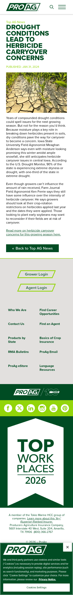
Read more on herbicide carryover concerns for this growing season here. (33, 232)
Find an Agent (50, 324)
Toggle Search (52, 7)
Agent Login (36, 288)
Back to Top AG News (34, 248)
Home (36, 392)
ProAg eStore (18, 366)
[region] (36, 569)
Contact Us (16, 324)
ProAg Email (49, 351)
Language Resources (47, 368)
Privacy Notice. (47, 579)
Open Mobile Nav (62, 7)
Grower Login (36, 274)
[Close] (67, 547)
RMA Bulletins (18, 351)
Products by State (16, 340)
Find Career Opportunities (49, 312)
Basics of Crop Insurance (50, 340)
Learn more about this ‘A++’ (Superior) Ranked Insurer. (40, 520)
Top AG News (15, 22)
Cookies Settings (36, 587)
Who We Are (17, 310)
